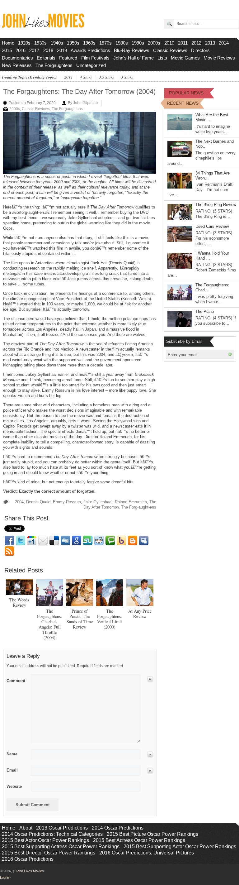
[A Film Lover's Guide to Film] (43, 26)
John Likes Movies (28, 871)
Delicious (54, 541)
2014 (224, 42)
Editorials (46, 57)
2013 (210, 42)
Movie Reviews (219, 57)
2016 (21, 50)
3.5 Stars (106, 77)
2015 (7, 50)
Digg (65, 541)
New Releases (17, 65)
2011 (183, 42)
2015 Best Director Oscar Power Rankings (48, 852)
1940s (57, 42)
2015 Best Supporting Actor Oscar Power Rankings (180, 846)
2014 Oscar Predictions (117, 827)
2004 (19, 502)
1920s (24, 42)
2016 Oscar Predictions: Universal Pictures (146, 852)
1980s (121, 42)
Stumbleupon (88, 541)
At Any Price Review (140, 613)
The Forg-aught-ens (138, 507)
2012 (196, 42)
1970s (105, 42)
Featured (68, 57)
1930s (40, 42)
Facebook (9, 541)
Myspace (144, 541)
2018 (48, 50)
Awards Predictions (90, 50)
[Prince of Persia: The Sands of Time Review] (79, 592)
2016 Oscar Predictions (28, 859)
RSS (9, 551)
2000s (154, 42)
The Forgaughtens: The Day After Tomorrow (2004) (79, 91)
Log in (4, 877)
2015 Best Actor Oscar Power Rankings (45, 840)
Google (77, 541)
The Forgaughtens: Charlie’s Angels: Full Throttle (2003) (49, 624)
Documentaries (17, 57)
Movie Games (185, 57)
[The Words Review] (19, 587)
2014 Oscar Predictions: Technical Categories (52, 834)
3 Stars (127, 77)
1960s (89, 42)
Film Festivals (95, 57)
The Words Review (19, 602)
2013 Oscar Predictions (62, 827)
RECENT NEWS (183, 103)
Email (43, 541)
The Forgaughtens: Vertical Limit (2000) (109, 619)
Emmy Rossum (67, 502)
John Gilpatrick (85, 103)
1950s (73, 42)
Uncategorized (91, 65)
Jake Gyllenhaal (97, 502)
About (25, 827)
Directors (200, 50)
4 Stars (86, 77)
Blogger (133, 541)
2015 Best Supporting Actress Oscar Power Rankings (61, 846)
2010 (169, 42)
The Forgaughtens (54, 65)
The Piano (204, 311)
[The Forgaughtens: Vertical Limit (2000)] (109, 592)
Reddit (99, 541)
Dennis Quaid (38, 502)
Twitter (21, 541)
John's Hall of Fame (133, 57)
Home (8, 42)
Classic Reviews (170, 50)
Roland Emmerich (131, 502)
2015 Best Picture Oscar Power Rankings (152, 834)
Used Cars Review (212, 226)
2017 (34, 50)
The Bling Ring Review (215, 204)
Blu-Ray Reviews (131, 50)
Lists (162, 57)
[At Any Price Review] (139, 592)
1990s (138, 42)
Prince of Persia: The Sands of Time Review (80, 619)
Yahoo (121, 541)
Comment (16, 679)
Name (12, 754)
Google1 (32, 541)
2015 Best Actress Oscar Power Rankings (139, 840)
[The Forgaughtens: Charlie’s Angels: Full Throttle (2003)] (49, 592)
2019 (62, 50)
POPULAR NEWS (186, 92)
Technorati (110, 541)
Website (14, 786)
